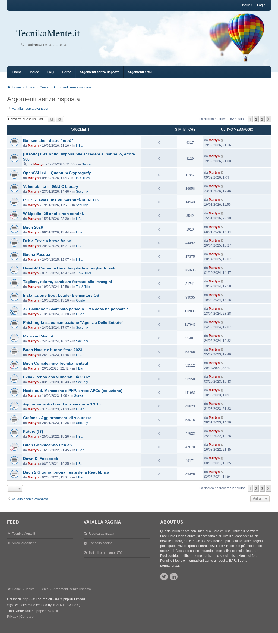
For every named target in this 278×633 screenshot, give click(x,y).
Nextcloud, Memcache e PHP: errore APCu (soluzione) (72, 390)
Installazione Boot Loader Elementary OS (61, 295)
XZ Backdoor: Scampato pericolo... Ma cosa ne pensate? (75, 309)
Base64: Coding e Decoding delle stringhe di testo (70, 268)
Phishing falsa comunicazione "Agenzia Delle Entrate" (73, 322)
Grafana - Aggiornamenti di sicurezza (57, 418)
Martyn (33, 146)
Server (86, 164)
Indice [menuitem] (34, 72)
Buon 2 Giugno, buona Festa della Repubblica (66, 472)
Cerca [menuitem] (66, 72)
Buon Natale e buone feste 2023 (52, 350)
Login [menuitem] (261, 5)
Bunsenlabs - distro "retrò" (48, 140)
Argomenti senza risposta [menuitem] (99, 72)
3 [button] (262, 119)
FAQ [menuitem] (50, 72)
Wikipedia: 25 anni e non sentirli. (53, 213)
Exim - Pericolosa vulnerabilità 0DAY (56, 377)
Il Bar (80, 146)
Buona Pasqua (36, 254)
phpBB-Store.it (47, 611)
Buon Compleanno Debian (47, 445)
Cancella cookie (100, 543)
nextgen (78, 605)
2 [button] (256, 119)
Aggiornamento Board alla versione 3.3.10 (62, 404)
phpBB (28, 599)
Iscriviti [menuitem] (247, 5)
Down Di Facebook (40, 458)
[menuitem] (12, 617)
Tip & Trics (82, 178)
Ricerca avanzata (101, 534)
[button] (268, 119)
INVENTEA (60, 605)
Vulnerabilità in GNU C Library (50, 186)
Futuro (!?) (33, 431)
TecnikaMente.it (48, 32)
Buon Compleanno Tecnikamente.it (55, 363)
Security (82, 191)
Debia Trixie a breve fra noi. (48, 241)
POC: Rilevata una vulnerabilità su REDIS (61, 200)
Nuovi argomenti (24, 543)
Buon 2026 (33, 227)
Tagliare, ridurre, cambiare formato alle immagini (67, 281)
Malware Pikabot (38, 336)
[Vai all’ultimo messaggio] (222, 140)
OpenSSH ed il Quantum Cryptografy (57, 173)
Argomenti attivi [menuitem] (140, 72)
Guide (80, 300)
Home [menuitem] (17, 72)
